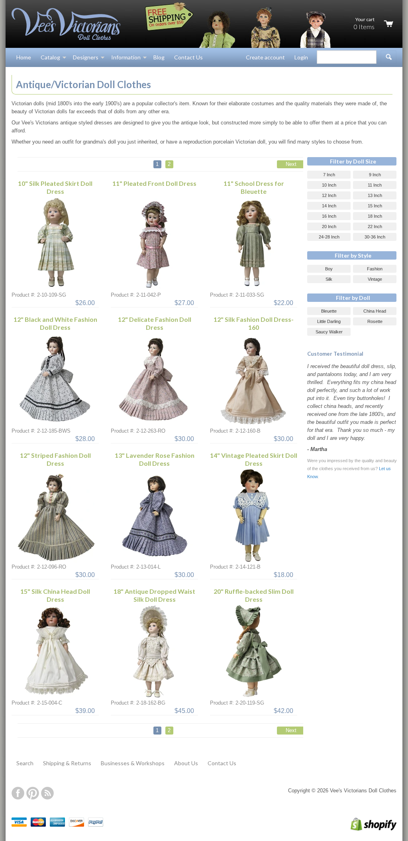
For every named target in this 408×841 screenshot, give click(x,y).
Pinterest (32, 793)
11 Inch (375, 185)
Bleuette (329, 311)
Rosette (374, 321)
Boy (329, 268)
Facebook (18, 793)
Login (301, 57)
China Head (374, 311)
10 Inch (329, 185)
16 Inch (329, 216)
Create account (265, 57)
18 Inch (375, 216)
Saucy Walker (329, 331)
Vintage (375, 279)
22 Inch (375, 226)
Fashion (374, 268)
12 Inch (329, 195)
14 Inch (329, 205)
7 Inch (329, 174)
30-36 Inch (375, 236)
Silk (329, 279)
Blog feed (47, 793)
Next (291, 164)
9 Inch (375, 174)
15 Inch (375, 205)
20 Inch (329, 226)
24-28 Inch (329, 236)
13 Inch (375, 195)
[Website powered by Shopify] (365, 829)
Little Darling (329, 321)
